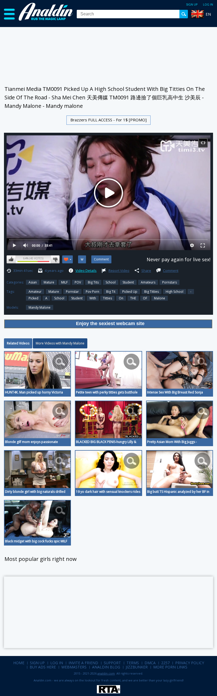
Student (128, 282)
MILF (64, 282)
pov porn (92, 291)
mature (53, 291)
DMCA (150, 662)
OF (145, 298)
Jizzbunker (137, 667)
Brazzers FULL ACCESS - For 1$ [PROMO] (108, 119)
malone (159, 298)
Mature (49, 282)
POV (78, 282)
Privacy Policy (189, 662)
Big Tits (93, 282)
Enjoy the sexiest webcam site (110, 323)
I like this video (11, 259)
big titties (151, 291)
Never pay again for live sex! (178, 259)
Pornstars (169, 282)
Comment (170, 270)
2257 (165, 662)
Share (146, 270)
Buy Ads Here (43, 667)
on (121, 298)
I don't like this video (55, 259)
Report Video (118, 270)
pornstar (72, 291)
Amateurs (148, 282)
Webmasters (74, 667)
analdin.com (106, 673)
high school (174, 291)
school (59, 298)
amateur (35, 291)
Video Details (86, 270)
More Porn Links (170, 667)
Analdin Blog (106, 667)
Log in (208, 4)
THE (133, 298)
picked (33, 298)
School (111, 282)
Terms (132, 662)
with (92, 298)
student (77, 298)
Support (112, 662)
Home (18, 662)
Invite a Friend (83, 662)
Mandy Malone (40, 307)
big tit (110, 291)
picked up (129, 291)
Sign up (192, 4)
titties (107, 298)
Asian (33, 282)
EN (208, 14)
